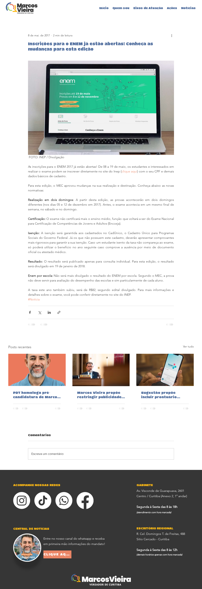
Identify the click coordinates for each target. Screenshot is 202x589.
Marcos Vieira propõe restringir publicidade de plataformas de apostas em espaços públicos (99, 395)
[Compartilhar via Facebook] (30, 312)
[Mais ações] (171, 35)
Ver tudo (188, 346)
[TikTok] (42, 500)
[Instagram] (21, 500)
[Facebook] (85, 500)
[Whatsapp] (63, 500)
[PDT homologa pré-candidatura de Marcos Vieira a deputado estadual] (37, 370)
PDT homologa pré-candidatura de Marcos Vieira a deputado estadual (36, 395)
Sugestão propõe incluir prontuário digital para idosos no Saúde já (163, 395)
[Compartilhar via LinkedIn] (49, 312)
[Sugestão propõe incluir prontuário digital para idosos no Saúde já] (165, 370)
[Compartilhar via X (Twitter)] (39, 312)
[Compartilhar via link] (59, 312)
